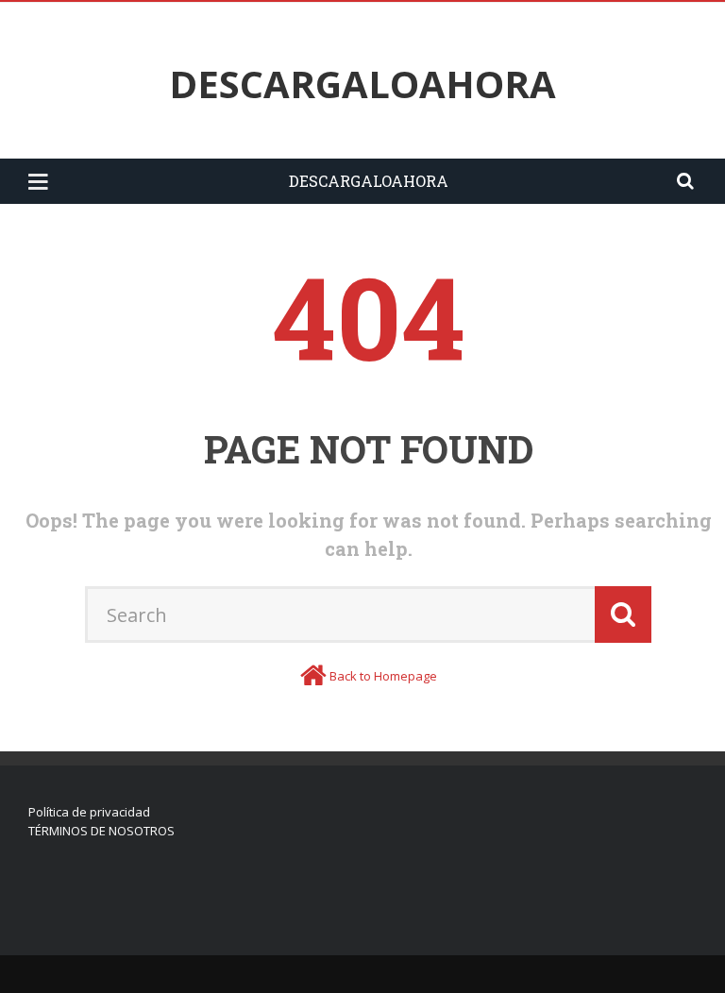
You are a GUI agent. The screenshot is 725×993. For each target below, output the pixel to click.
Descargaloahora (362, 84)
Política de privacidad (89, 811)
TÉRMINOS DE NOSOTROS (101, 830)
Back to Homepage (383, 675)
